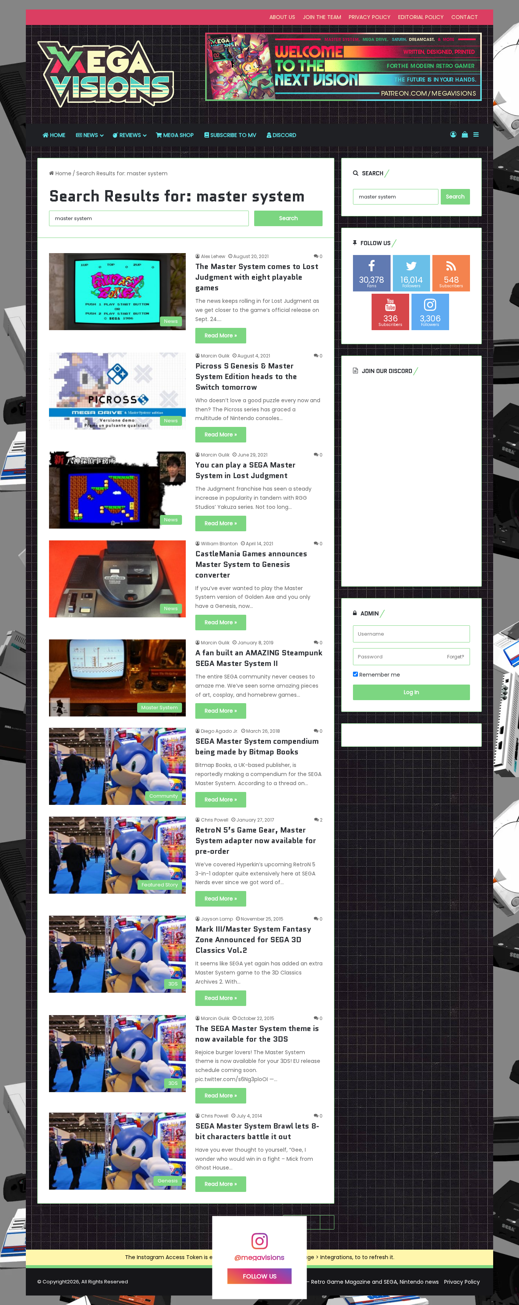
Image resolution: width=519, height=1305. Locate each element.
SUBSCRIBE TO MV (232, 135)
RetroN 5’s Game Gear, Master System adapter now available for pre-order (255, 840)
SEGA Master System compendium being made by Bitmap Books (257, 746)
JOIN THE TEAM (322, 17)
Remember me (379, 674)
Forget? (455, 656)
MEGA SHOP (178, 135)
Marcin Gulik (215, 356)
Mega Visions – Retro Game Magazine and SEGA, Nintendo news (355, 1282)
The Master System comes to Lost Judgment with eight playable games (256, 277)
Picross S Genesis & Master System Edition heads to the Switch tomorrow (246, 376)
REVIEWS (129, 135)
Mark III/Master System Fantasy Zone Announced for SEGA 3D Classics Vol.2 (253, 940)
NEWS (90, 135)
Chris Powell (214, 820)
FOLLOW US (260, 1276)
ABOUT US (282, 17)
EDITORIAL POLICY (421, 17)
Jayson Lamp (217, 919)
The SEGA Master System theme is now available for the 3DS (257, 1033)
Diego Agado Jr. (219, 731)
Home (62, 173)
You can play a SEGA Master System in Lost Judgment (245, 470)
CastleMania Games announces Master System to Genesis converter (251, 564)
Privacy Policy (462, 1282)
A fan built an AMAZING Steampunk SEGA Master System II (259, 658)
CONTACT (464, 17)
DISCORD (283, 135)
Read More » (221, 335)
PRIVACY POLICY (370, 17)
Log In (411, 692)
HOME (57, 135)
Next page (302, 1222)
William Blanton (219, 543)
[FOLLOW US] (259, 1245)
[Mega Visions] (106, 74)
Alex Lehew (213, 256)
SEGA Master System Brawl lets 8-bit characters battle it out (257, 1131)
